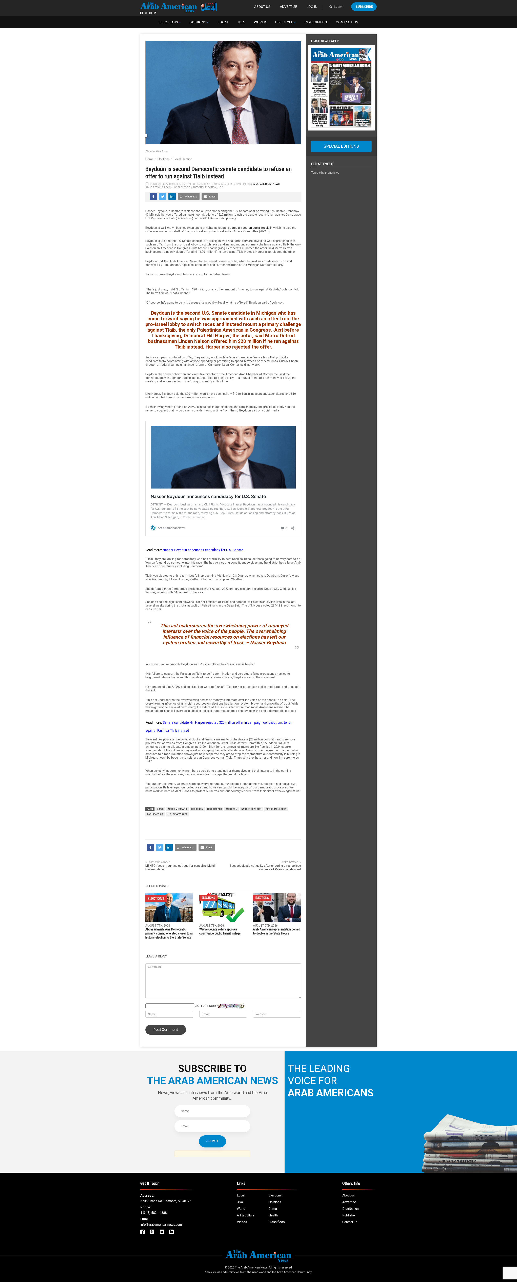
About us (262, 7)
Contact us (347, 22)
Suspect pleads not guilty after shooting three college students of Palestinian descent (265, 867)
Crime (273, 1209)
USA (241, 22)
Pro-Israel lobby (276, 809)
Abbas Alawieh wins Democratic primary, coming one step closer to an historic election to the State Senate (169, 933)
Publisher (349, 1215)
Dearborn (197, 809)
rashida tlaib (155, 814)
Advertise (288, 7)
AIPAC (160, 809)
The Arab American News (264, 184)
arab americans (177, 809)
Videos (242, 1222)
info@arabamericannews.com (161, 1225)
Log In (312, 7)
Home (149, 159)
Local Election (183, 159)
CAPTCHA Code (205, 1005)
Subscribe (364, 6)
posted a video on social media (248, 228)
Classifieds (316, 22)
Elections (168, 22)
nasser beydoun (251, 809)
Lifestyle (284, 22)
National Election (204, 187)
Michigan (231, 809)
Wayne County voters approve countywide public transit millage (220, 931)
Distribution (350, 1209)
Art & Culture (245, 1215)
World (260, 22)
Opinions (197, 22)
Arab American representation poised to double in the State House (276, 931)
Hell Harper (214, 809)
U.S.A (220, 187)
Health (273, 1215)
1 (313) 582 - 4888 (153, 1213)
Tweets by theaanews (325, 172)
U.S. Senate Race (177, 814)
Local (223, 22)
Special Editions (341, 146)
